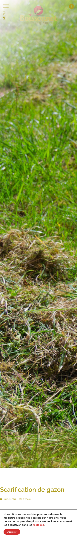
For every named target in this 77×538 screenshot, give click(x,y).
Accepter (11, 531)
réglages (38, 524)
